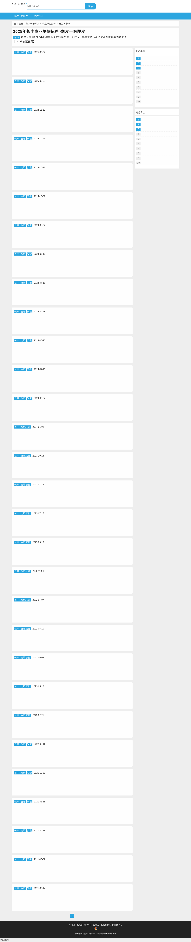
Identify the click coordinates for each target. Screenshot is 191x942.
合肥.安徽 (25, 427)
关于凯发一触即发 (75, 925)
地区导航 (38, 16)
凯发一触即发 (18, 4)
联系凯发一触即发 (99, 925)
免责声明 (86, 925)
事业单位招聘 (49, 23)
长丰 (68, 23)
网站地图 (110, 925)
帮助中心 (118, 925)
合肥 (23, 52)
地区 (61, 23)
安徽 (29, 52)
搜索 (90, 6)
